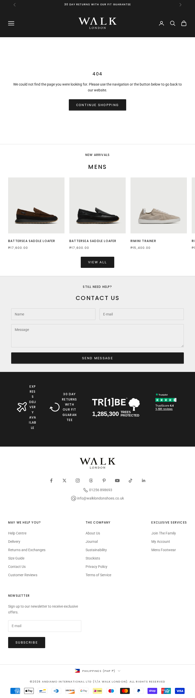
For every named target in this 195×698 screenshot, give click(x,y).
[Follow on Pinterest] (104, 480)
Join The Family (163, 533)
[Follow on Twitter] (64, 480)
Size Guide (16, 558)
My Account (160, 542)
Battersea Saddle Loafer (31, 241)
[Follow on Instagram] (77, 480)
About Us (93, 533)
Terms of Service (98, 575)
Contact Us (17, 567)
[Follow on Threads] (90, 480)
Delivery (14, 542)
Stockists (93, 558)
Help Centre (17, 533)
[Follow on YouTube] (117, 480)
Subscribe (26, 642)
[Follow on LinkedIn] (143, 480)
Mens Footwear (163, 550)
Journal (92, 542)
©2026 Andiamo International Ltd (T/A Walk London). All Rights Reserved (97, 682)
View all (97, 262)
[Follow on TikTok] (130, 480)
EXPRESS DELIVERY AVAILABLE (32, 407)
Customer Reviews (22, 575)
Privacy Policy (96, 567)
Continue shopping (97, 105)
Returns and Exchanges (26, 550)
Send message (97, 358)
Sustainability (96, 550)
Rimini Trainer (143, 241)
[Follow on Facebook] (51, 480)
